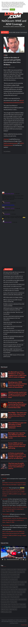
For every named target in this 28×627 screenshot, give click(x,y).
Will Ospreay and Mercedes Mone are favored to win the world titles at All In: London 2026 (14, 273)
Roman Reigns (5, 596)
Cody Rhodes (13, 579)
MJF (14, 591)
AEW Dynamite (11, 569)
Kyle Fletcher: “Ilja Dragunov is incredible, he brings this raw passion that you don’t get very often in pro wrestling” (13, 332)
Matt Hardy (22, 589)
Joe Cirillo (5, 499)
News (6, 55)
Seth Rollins (4, 599)
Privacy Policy (24, 624)
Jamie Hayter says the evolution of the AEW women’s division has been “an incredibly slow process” (14, 285)
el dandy (4, 478)
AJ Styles (4, 572)
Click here (6, 139)
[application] (14, 553)
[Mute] (23, 559)
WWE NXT (4, 609)
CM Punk (4, 579)
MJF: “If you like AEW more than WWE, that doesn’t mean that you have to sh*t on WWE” (13, 281)
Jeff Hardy (13, 584)
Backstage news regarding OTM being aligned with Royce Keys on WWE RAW (13, 337)
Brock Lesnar (5, 574)
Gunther (23, 582)
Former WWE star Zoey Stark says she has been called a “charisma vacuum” (12, 327)
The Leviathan (6, 514)
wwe (23, 606)
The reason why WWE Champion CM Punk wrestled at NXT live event (13, 355)
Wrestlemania (16, 606)
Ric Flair (19, 594)
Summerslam (5, 601)
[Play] (2, 559)
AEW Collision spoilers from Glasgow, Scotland (12, 297)
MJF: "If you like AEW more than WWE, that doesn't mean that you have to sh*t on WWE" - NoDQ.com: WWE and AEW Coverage (13, 491)
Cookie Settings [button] (5, 9)
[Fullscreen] (25, 559)
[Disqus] (14, 207)
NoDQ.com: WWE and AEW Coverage (14, 22)
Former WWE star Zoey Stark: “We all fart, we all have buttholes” (13, 313)
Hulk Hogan (4, 584)
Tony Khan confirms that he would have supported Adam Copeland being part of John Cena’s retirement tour (13, 318)
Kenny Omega (13, 587)
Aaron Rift (5, 67)
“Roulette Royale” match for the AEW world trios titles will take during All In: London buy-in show (13, 277)
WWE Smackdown (6, 611)
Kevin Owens (5, 589)
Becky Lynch (12, 572)
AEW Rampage (21, 569)
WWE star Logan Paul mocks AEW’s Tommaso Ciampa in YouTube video (12, 300)
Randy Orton (21, 591)
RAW (3, 594)
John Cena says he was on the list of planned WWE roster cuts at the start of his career (13, 341)
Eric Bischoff (15, 582)
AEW (3, 569)
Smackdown (13, 599)
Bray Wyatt (21, 572)
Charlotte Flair (5, 577)
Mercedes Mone (5, 591)
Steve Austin (22, 599)
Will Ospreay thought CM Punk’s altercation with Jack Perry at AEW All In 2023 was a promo (13, 345)
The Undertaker (5, 604)
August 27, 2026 (21, 484)
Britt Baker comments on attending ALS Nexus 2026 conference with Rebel (13, 304)
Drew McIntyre (5, 582)
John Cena (4, 587)
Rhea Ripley (10, 594)
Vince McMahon (7, 151)
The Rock (13, 601)
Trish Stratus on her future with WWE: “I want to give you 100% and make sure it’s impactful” (14, 289)
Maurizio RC (5, 488)
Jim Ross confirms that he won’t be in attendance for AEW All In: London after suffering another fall (13, 293)
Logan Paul (14, 589)
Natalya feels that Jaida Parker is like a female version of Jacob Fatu (12, 323)
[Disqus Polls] (14, 173)
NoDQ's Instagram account (10, 143)
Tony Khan (15, 604)
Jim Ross (21, 584)
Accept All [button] (12, 9)
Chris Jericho (15, 577)
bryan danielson (14, 574)
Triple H (22, 604)
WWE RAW (13, 609)
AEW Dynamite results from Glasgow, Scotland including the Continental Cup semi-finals (12, 309)
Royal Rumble (15, 596)
